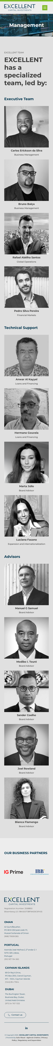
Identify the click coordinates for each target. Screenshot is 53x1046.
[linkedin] (26, 1028)
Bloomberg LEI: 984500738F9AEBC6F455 (23, 911)
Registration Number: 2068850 (18, 908)
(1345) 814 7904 (12, 982)
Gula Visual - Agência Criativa (28, 1038)
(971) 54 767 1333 (12, 1003)
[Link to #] (44, 7)
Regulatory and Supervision (29, 1040)
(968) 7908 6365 (11, 936)
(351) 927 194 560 (11, 959)
